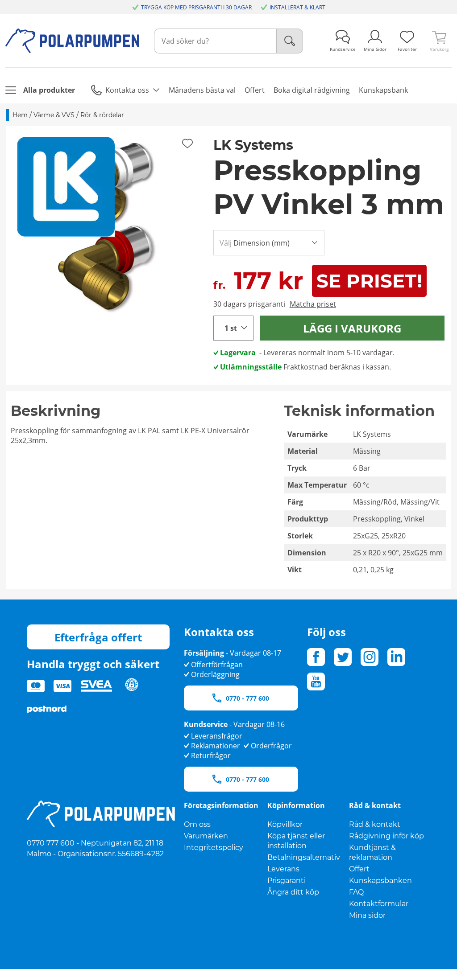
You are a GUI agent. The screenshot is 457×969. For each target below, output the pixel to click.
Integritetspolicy (213, 847)
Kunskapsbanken (380, 880)
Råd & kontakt (374, 824)
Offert (359, 869)
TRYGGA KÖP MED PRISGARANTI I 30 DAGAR (196, 7)
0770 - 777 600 (247, 698)
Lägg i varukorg (352, 328)
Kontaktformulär (378, 903)
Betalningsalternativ (303, 857)
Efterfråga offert (98, 637)
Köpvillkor (285, 824)
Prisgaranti (286, 880)
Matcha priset (313, 304)
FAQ (356, 892)
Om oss (197, 824)
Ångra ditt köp (293, 892)
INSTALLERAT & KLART (297, 7)
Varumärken (206, 836)
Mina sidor (367, 915)
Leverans (283, 869)
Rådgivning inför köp (386, 836)
